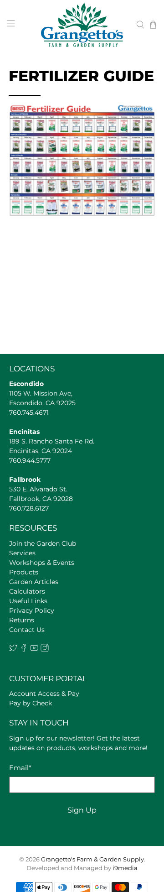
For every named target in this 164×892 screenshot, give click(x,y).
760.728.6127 (29, 508)
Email (20, 767)
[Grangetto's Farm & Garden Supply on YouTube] (34, 650)
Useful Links (28, 601)
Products (23, 572)
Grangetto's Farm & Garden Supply (92, 859)
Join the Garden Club (42, 543)
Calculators (27, 591)
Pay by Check (30, 703)
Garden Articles (33, 582)
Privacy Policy (31, 610)
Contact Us (27, 630)
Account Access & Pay (44, 693)
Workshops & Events (41, 562)
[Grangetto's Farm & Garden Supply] (82, 24)
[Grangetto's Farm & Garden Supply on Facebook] (24, 650)
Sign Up (82, 810)
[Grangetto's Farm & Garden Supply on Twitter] (13, 650)
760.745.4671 (29, 412)
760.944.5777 (30, 460)
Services (22, 553)
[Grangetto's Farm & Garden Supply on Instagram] (45, 650)
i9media (125, 868)
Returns (21, 620)
